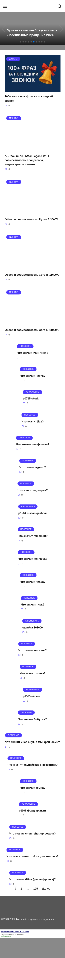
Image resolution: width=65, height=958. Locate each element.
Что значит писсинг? (32, 650)
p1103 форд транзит (32, 810)
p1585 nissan (31, 696)
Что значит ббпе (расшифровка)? (32, 879)
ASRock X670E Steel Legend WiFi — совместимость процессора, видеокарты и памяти (29, 160)
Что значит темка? (32, 787)
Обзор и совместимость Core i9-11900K (32, 330)
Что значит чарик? (32, 375)
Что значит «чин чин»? (32, 352)
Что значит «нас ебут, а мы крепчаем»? (32, 742)
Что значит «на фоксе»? (32, 444)
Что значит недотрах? (33, 490)
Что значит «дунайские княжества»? (33, 764)
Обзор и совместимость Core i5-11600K (32, 274)
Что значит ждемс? (32, 467)
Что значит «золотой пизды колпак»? (32, 856)
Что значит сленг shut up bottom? (32, 833)
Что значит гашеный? (33, 536)
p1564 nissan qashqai (32, 513)
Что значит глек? (32, 604)
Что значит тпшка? (33, 673)
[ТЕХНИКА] (32, 148)
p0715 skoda (31, 398)
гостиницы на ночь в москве (12, 934)
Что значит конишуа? (32, 558)
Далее (46, 888)
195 (35, 888)
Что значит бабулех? (32, 719)
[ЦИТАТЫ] (32, 89)
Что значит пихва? (32, 581)
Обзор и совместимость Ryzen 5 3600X (31, 219)
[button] (20, 41)
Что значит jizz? (33, 421)
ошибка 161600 (32, 627)
